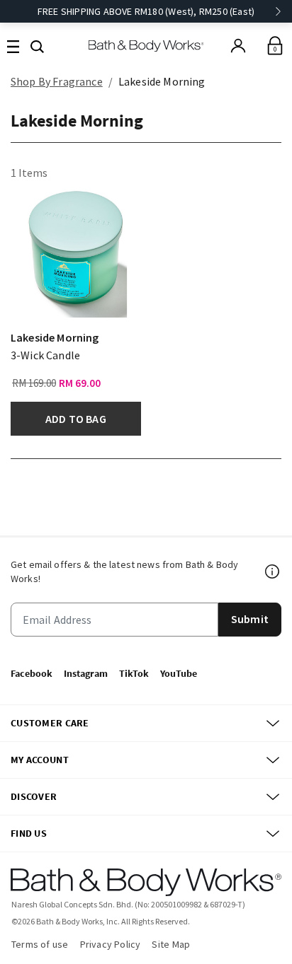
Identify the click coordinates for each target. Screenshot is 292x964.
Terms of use (40, 944)
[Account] (238, 46)
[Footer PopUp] (273, 571)
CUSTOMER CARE (50, 722)
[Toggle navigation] (13, 45)
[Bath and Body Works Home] (146, 46)
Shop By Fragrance (57, 81)
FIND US (29, 833)
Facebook (31, 673)
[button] (37, 45)
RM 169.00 (34, 383)
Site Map (171, 944)
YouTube (178, 673)
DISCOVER (34, 796)
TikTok (134, 673)
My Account (40, 759)
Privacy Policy (110, 944)
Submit (250, 619)
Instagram (86, 673)
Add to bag (75, 419)
